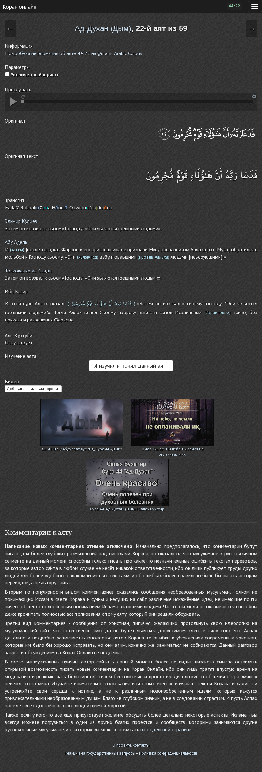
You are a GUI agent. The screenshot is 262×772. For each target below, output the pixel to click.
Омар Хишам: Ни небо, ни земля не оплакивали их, (173, 449)
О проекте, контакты (130, 745)
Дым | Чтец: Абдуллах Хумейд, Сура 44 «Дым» (82, 448)
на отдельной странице (165, 729)
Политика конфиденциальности (168, 753)
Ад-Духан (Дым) (103, 28)
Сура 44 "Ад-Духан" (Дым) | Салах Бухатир (127, 509)
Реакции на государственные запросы (100, 753)
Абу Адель (16, 242)
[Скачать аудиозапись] (254, 96)
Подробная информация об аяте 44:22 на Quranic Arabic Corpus (73, 53)
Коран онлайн (19, 6)
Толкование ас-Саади (28, 270)
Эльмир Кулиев (21, 221)
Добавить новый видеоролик (33, 388)
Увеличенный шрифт (34, 74)
